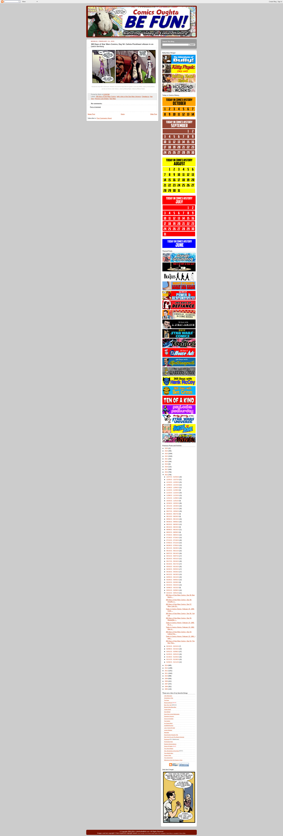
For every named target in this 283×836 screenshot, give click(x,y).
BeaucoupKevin (168, 702)
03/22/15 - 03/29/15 (172, 582)
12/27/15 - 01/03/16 (172, 477)
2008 (166, 681)
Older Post (153, 114)
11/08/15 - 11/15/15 (172, 495)
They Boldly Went (168, 753)
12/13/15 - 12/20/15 (172, 482)
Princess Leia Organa (102, 98)
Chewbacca (145, 96)
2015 (166, 475)
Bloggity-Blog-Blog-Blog (170, 707)
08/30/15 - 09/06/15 (172, 522)
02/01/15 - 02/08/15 (172, 651)
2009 (166, 678)
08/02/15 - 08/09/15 (172, 532)
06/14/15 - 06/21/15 (172, 551)
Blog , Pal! (168, 705)
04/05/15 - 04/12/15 (172, 577)
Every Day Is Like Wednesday (171, 714)
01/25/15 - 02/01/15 (172, 654)
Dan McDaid (167, 711)
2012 (166, 671)
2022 (166, 456)
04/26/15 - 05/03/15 (172, 569)
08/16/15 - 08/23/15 (172, 527)
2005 (166, 689)
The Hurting (167, 721)
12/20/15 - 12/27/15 (172, 479)
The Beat (166, 700)
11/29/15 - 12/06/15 (172, 487)
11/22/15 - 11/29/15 (172, 490)
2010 (166, 676)
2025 (166, 448)
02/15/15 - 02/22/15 (172, 646)
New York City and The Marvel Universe (174, 737)
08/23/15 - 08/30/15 (172, 524)
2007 (166, 684)
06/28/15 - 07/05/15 (172, 545)
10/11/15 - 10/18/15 (172, 506)
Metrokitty (166, 732)
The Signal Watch (168, 748)
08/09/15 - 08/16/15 (172, 529)
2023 (166, 453)
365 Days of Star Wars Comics (106, 96)
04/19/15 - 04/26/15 (172, 572)
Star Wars (112, 98)
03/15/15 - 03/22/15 (172, 585)
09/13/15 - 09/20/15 (172, 516)
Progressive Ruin (168, 741)
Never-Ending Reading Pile (171, 734)
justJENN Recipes (168, 725)
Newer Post (91, 114)
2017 (166, 469)
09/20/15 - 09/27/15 (172, 514)
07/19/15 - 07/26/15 (172, 537)
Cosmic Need (167, 709)
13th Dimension (168, 695)
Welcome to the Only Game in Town (173, 760)
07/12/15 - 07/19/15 (172, 540)
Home (123, 114)
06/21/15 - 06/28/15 (172, 548)
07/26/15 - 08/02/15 (172, 535)
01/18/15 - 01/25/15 (172, 657)
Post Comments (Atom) (104, 118)
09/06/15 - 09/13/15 (172, 519)
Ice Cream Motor (168, 723)
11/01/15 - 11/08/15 (172, 498)
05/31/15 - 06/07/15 (172, 556)
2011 (166, 673)
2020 (166, 461)
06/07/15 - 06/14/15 (172, 553)
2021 (166, 459)
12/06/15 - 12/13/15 (172, 485)
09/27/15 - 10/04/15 (172, 511)
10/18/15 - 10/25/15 (172, 503)
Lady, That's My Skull (169, 727)
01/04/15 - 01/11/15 (172, 662)
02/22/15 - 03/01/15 (172, 593)
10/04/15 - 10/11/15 (172, 508)
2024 (166, 451)
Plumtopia (166, 739)
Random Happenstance (170, 744)
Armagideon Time (168, 698)
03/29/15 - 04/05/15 (172, 580)
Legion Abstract (168, 730)
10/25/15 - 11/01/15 (172, 501)
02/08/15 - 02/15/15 (172, 649)
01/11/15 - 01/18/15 (172, 659)
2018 (166, 467)
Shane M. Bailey (168, 746)
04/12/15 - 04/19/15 (172, 574)
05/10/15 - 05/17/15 (172, 564)
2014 (166, 665)
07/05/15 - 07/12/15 (172, 543)
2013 (166, 668)
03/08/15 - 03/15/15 (172, 587)
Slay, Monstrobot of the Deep (171, 750)
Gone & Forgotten (168, 718)
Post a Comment (95, 107)
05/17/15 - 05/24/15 (172, 561)
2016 (166, 472)
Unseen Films (167, 755)
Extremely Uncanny (169, 716)
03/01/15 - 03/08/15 (172, 590)
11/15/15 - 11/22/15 (172, 493)
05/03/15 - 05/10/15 (172, 566)
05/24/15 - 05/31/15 (172, 558)
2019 (166, 464)
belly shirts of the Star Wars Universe (129, 96)
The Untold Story (168, 757)
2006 (166, 686)
